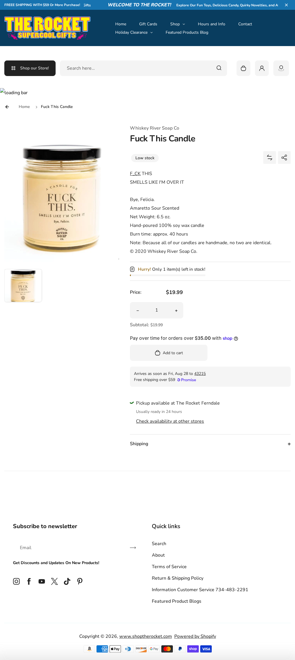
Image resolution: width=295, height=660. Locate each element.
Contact (245, 24)
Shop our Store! (34, 68)
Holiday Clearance (131, 32)
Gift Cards (148, 24)
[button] (286, 5)
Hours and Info (211, 24)
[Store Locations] (281, 68)
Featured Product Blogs (176, 601)
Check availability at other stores (170, 421)
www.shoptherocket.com (145, 636)
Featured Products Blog (187, 32)
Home (120, 24)
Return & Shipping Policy (177, 578)
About (158, 555)
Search (159, 543)
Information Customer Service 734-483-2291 (200, 590)
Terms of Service (169, 567)
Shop (175, 24)
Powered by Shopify (195, 636)
